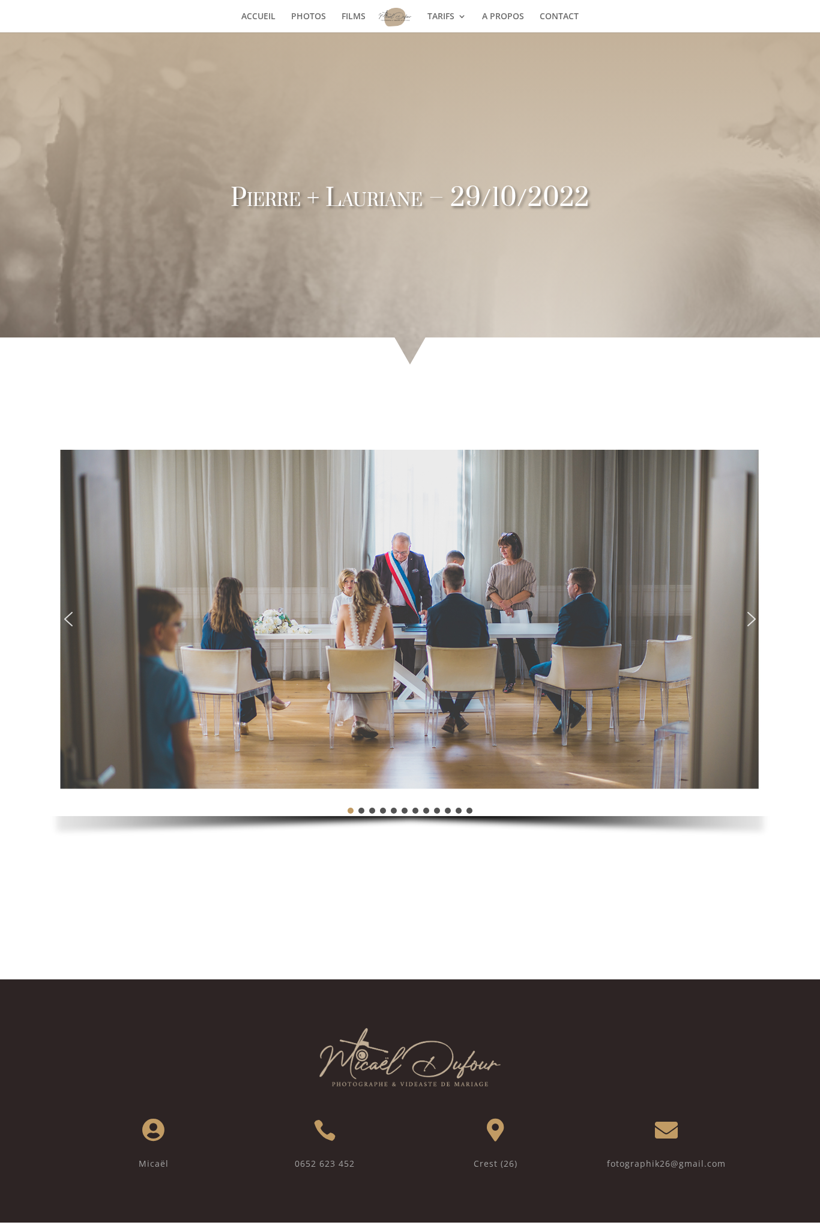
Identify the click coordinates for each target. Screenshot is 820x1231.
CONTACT (559, 17)
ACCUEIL (258, 17)
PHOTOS (308, 17)
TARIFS (440, 17)
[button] (68, 619)
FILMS (354, 17)
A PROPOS (503, 17)
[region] (410, 643)
